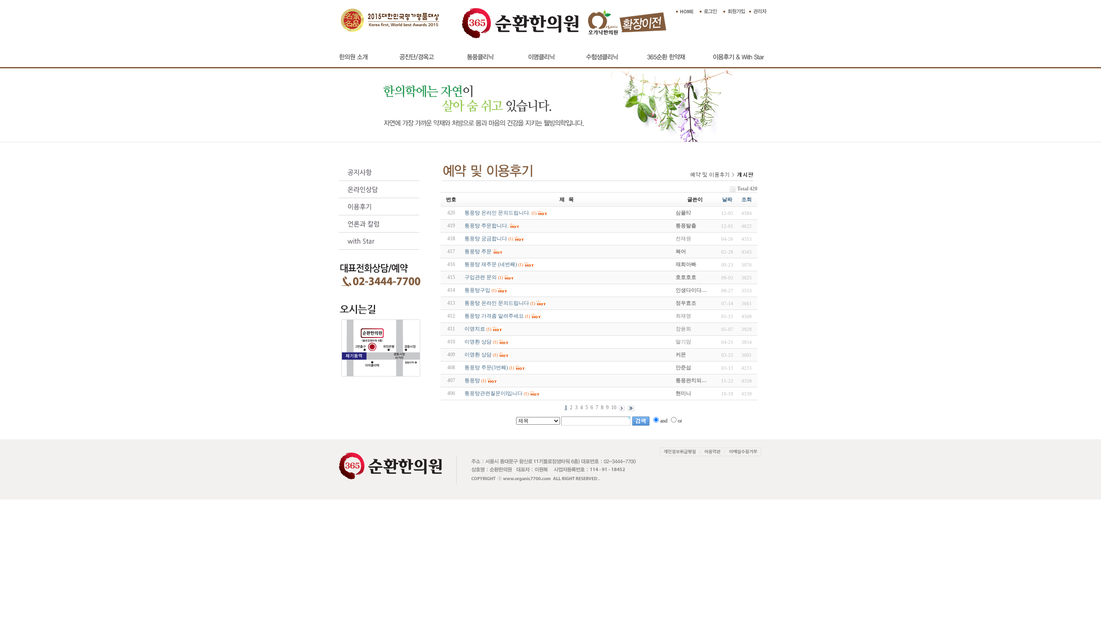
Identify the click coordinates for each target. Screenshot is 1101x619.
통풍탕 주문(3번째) (486, 368)
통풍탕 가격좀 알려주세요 (494, 316)
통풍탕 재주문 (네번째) (490, 264)
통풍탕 (472, 380)
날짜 (727, 199)
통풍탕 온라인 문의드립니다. (497, 213)
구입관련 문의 (480, 277)
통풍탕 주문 (478, 251)
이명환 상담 (478, 342)
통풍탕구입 (477, 290)
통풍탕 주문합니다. (486, 226)
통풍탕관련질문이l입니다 (493, 393)
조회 (746, 199)
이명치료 (474, 329)
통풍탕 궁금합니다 (485, 239)
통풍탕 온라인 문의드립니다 (496, 303)
